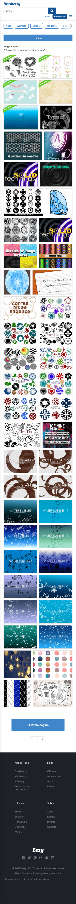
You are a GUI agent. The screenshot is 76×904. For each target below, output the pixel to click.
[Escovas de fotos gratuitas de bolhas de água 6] (55, 637)
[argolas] (56, 117)
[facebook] (23, 857)
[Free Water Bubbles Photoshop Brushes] (20, 511)
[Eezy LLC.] (38, 850)
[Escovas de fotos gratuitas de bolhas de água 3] (20, 612)
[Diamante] (17, 282)
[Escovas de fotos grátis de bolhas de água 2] (55, 586)
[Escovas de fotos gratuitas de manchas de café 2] (55, 461)
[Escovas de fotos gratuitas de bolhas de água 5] (20, 637)
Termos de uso (13, 879)
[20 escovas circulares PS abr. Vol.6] (55, 383)
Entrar (48, 16)
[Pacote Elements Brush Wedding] (20, 67)
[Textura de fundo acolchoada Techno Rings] (56, 174)
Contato (51, 826)
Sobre (50, 811)
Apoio (50, 781)
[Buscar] (52, 11)
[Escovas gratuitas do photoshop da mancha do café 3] (20, 486)
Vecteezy (20, 776)
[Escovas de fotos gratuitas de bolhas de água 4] (55, 612)
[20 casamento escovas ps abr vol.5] (52, 693)
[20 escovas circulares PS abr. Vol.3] (20, 358)
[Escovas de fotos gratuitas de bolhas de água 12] (20, 536)
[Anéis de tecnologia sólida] (21, 174)
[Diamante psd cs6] (58, 202)
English (19, 811)
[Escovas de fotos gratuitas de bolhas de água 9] (55, 561)
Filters (38, 38)
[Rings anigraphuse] (58, 145)
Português (21, 821)
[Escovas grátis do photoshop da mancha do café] (55, 486)
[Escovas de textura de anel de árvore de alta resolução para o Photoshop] (57, 435)
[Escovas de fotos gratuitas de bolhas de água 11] (55, 511)
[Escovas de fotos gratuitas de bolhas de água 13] (55, 536)
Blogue (51, 821)
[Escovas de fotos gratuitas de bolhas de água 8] (20, 561)
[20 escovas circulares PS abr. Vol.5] (20, 383)
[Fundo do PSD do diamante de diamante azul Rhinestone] (21, 117)
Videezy (19, 781)
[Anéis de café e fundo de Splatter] (55, 92)
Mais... (19, 831)
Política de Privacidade (36, 879)
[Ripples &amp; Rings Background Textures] (20, 256)
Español (19, 816)
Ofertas (51, 771)
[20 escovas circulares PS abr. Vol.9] (55, 408)
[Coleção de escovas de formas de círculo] (23, 202)
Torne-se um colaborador (22, 788)
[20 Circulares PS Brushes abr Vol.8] (20, 333)
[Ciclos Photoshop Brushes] (52, 664)
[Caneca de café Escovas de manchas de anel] (20, 308)
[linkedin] (52, 857)
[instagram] (40, 857)
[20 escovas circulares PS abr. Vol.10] (20, 408)
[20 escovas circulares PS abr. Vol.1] (55, 333)
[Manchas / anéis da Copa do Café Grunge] (52, 282)
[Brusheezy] (12, 4)
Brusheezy (21, 771)
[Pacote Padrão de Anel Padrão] (23, 145)
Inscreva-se (60, 16)
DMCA (51, 786)
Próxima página (38, 725)
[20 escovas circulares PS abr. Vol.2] (22, 435)
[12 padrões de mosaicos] (55, 256)
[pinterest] (35, 857)
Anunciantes (54, 776)
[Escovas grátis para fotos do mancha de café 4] (20, 461)
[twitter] (29, 857)
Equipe (51, 816)
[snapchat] (46, 857)
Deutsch (20, 826)
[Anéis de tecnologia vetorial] (20, 230)
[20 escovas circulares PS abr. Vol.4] (55, 358)
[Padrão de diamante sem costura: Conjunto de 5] (17, 693)
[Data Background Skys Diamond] (17, 664)
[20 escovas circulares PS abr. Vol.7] (55, 308)
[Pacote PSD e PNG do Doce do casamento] (20, 92)
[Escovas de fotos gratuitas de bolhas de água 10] (20, 586)
